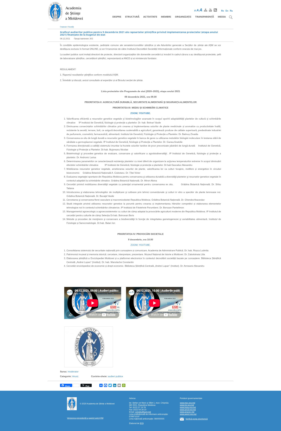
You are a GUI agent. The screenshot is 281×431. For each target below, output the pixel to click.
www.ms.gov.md (187, 405)
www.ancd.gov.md (188, 410)
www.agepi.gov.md (188, 414)
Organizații (183, 16)
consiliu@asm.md (143, 412)
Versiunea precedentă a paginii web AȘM (85, 418)
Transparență (204, 16)
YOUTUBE (144, 113)
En (227, 11)
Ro (222, 11)
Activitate (150, 16)
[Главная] (55, 11)
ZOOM (133, 113)
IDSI (142, 423)
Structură (132, 16)
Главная (63, 27)
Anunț (75, 376)
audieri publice (115, 376)
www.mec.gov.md (187, 403)
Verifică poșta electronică (197, 419)
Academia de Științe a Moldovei (74, 13)
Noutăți (71, 27)
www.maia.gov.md (188, 407)
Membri (166, 16)
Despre (116, 16)
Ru (231, 11)
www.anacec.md (187, 412)
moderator (73, 371)
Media (222, 16)
